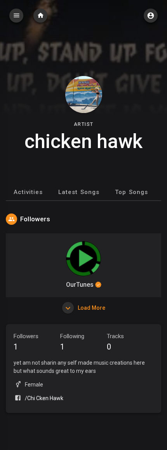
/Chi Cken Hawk (44, 398)
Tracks (115, 342)
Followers (26, 342)
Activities (28, 192)
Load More (91, 308)
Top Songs (131, 192)
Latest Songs (78, 192)
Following (72, 342)
